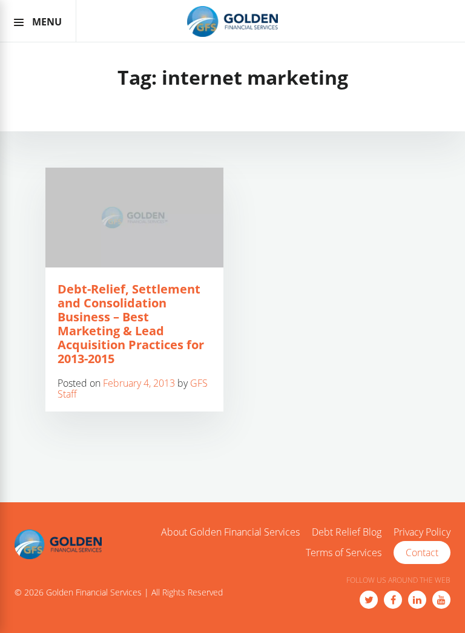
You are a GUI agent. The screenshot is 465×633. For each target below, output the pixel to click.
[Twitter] (369, 600)
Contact (422, 552)
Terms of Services (343, 553)
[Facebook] (393, 600)
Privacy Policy (422, 532)
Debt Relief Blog (346, 532)
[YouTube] (441, 600)
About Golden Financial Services (230, 532)
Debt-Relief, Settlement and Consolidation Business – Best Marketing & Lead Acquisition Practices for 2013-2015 (131, 324)
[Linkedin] (417, 600)
